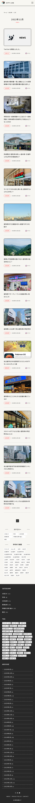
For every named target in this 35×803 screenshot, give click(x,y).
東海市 (6, 567)
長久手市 (6, 575)
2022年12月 (9, 779)
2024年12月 (9, 711)
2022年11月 (9, 783)
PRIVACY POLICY (17, 796)
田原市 (11, 570)
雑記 (6, 539)
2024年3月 (8, 741)
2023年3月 (8, 767)
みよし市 (13, 549)
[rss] (17, 793)
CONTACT (26, 796)
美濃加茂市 (18, 570)
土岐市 (6, 559)
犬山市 (6, 570)
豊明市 (11, 572)
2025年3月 (8, 703)
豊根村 (16, 572)
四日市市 (24, 557)
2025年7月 (8, 688)
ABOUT (8, 796)
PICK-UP (6, 549)
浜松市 (21, 567)
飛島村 (12, 575)
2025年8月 (8, 684)
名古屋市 (13, 551)
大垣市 (17, 559)
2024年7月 (9, 730)
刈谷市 (24, 549)
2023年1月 (8, 775)
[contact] (19, 793)
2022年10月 (9, 786)
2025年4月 (8, 699)
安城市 (6, 562)
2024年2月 (8, 745)
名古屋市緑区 (16, 557)
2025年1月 (8, 707)
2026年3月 (8, 669)
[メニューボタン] (32, 2)
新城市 (11, 565)
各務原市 (6, 551)
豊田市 (27, 572)
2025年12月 (9, 673)
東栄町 (22, 565)
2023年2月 (9, 771)
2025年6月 (8, 692)
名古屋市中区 (20, 551)
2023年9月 (8, 760)
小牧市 (11, 562)
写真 (15, 534)
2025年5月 (9, 696)
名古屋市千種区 (18, 554)
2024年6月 (8, 733)
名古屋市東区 (27, 554)
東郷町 (11, 567)
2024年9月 (8, 722)
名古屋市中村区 (8, 554)
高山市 (17, 575)
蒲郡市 (24, 570)
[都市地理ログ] (8, 2)
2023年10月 (9, 756)
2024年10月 (9, 718)
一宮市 (18, 549)
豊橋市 (22, 572)
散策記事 (8, 536)
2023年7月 (8, 764)
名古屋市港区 (7, 557)
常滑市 (6, 565)
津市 (16, 567)
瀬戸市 (26, 567)
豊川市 (6, 572)
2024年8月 (9, 726)
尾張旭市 (17, 562)
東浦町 (27, 565)
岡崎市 (28, 562)
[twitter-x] (15, 793)
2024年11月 (9, 715)
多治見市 (12, 559)
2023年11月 (9, 752)
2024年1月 (8, 749)
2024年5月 (9, 737)
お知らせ (7, 534)
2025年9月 (8, 681)
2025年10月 (9, 677)
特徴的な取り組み (19, 536)
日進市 (16, 565)
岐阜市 (23, 562)
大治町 (28, 559)
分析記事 (23, 534)
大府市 (23, 559)
